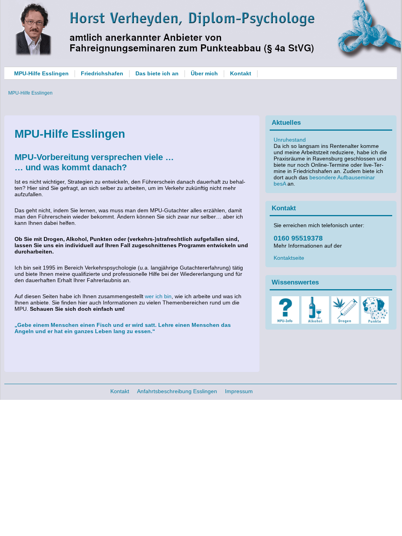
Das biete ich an (157, 73)
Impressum (239, 391)
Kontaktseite (289, 258)
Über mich (204, 73)
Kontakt (240, 73)
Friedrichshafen (102, 73)
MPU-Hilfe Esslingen (41, 73)
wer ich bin (158, 296)
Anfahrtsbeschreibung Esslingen (177, 391)
